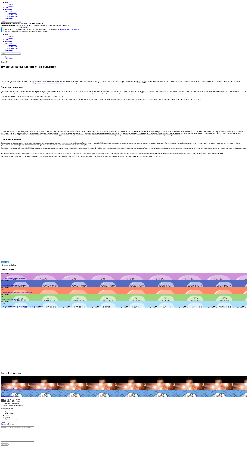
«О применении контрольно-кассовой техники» (48, 83)
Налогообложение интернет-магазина (13, 285)
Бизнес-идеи (13, 14)
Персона (11, 36)
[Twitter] (7, 262)
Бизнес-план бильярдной (9, 396)
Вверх (3, 422)
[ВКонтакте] (2, 262)
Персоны (12, 4)
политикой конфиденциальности (68, 29)
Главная (7, 57)
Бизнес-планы (13, 16)
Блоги (10, 6)
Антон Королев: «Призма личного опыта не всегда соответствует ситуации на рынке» (29, 389)
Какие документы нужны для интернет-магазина (17, 292)
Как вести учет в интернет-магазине (13, 279)
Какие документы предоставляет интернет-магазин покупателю (22, 306)
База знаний (12, 13)
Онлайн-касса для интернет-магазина (13, 299)
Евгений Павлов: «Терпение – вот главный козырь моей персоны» (23, 382)
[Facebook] (4, 262)
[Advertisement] (59, 75)
